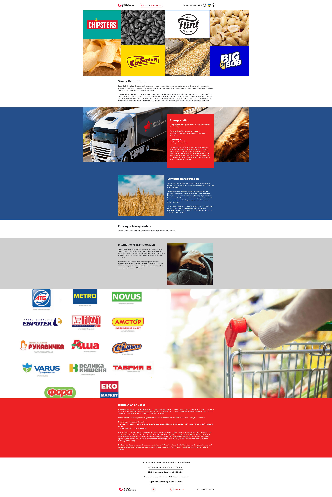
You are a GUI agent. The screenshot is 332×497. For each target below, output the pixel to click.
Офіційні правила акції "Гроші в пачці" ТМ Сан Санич (166, 472)
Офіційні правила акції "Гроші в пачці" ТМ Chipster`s (166, 467)
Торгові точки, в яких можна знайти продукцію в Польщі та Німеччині (166, 462)
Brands (185, 5)
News (200, 5)
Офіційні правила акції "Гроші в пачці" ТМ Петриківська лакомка (166, 477)
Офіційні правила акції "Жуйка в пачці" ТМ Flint (166, 482)
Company (193, 5)
